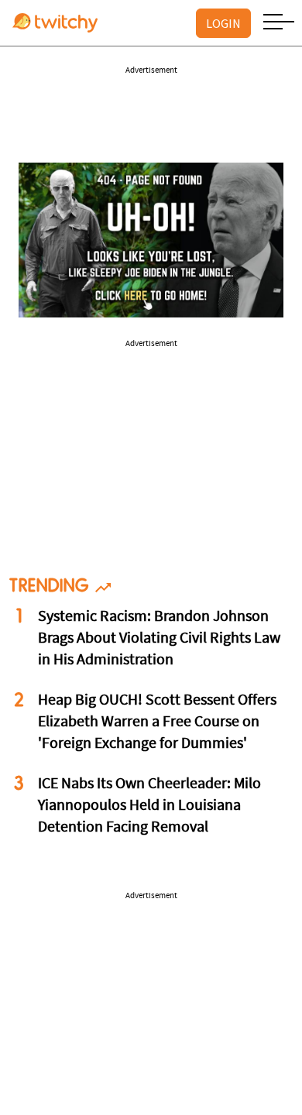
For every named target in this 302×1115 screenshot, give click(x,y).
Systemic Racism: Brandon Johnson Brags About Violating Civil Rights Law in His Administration (159, 638)
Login (223, 23)
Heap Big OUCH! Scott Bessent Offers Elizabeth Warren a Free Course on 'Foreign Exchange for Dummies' (157, 722)
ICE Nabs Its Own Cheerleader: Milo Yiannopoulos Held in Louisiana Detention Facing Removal (149, 806)
